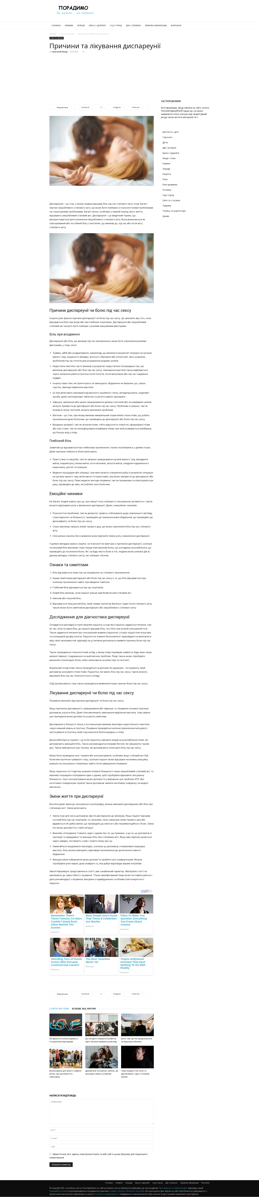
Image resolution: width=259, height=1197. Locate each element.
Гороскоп (167, 137)
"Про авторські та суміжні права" (172, 1188)
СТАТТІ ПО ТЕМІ (59, 1008)
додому (52, 33)
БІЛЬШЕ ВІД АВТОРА (84, 1008)
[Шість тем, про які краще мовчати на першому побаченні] (137, 1025)
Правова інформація (156, 25)
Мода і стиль (169, 158)
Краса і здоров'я (170, 153)
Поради (81, 25)
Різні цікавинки (169, 184)
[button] (206, 25)
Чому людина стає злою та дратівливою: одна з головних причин (135, 1074)
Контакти (176, 25)
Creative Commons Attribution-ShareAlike (127, 1191)
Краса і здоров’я (97, 25)
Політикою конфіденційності (106, 1194)
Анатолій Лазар (59, 52)
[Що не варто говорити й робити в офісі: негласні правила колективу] (101, 1025)
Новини (69, 25)
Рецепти (166, 174)
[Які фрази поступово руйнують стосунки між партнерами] (65, 1025)
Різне (165, 179)
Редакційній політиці (58, 1191)
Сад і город (116, 25)
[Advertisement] (155, 11)
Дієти (165, 142)
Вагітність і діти (170, 131)
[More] (146, 107)
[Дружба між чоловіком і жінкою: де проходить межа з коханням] (101, 1057)
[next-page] (103, 1083)
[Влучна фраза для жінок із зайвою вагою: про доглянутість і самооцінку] (65, 1057)
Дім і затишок (133, 25)
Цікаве (165, 216)
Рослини (166, 189)
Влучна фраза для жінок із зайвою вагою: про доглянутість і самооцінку (65, 1074)
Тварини (166, 205)
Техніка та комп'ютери (174, 210)
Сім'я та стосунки (67, 33)
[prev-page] (99, 1083)
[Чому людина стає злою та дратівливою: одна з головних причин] (137, 1057)
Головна (56, 25)
